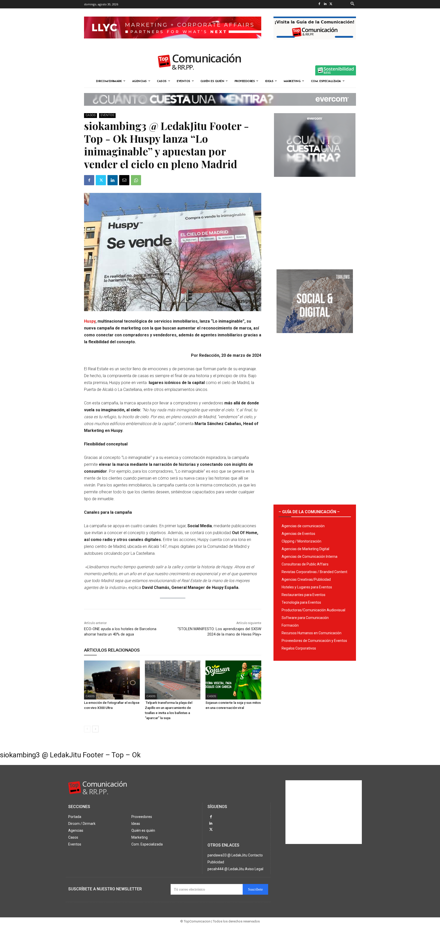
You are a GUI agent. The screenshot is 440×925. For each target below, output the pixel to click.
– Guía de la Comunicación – (309, 511)
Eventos (107, 115)
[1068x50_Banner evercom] (220, 110)
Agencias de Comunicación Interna (309, 556)
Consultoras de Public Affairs (305, 564)
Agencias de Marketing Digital (305, 549)
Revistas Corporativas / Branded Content (314, 572)
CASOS (90, 115)
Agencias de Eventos (298, 534)
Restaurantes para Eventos (303, 595)
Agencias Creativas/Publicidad (306, 579)
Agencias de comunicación (303, 526)
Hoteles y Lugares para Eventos (307, 587)
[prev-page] (87, 729)
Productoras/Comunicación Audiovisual (313, 610)
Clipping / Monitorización (301, 541)
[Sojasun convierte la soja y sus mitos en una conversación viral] (233, 679)
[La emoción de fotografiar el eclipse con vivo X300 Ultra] (112, 679)
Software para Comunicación (305, 618)
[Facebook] (319, 4)
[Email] (124, 180)
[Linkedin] (325, 4)
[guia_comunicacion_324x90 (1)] (314, 43)
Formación (290, 625)
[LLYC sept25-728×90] (172, 42)
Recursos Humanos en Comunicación (311, 633)
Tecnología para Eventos (301, 602)
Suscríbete (255, 889)
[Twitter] (331, 4)
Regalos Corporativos (299, 648)
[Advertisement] (315, 221)
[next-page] (95, 729)
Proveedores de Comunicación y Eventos (314, 641)
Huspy (89, 321)
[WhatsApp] (136, 180)
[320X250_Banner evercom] (314, 181)
